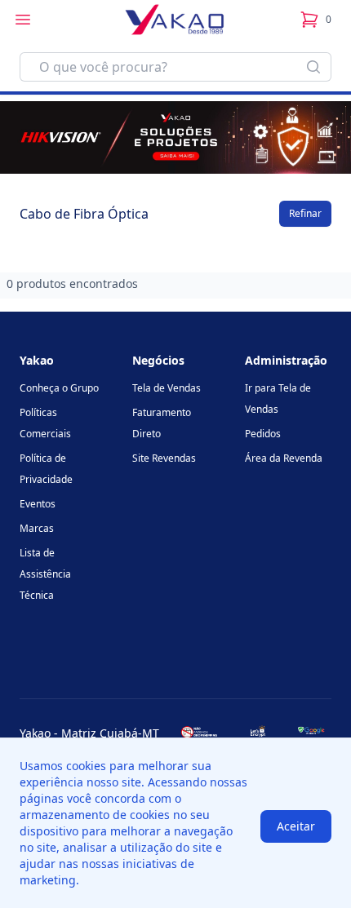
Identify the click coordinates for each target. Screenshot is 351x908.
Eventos (38, 504)
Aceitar (296, 826)
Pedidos (263, 434)
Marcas (37, 528)
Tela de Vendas (166, 388)
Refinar (305, 213)
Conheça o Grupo (59, 388)
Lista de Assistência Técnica (45, 574)
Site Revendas (164, 458)
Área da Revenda (283, 458)
